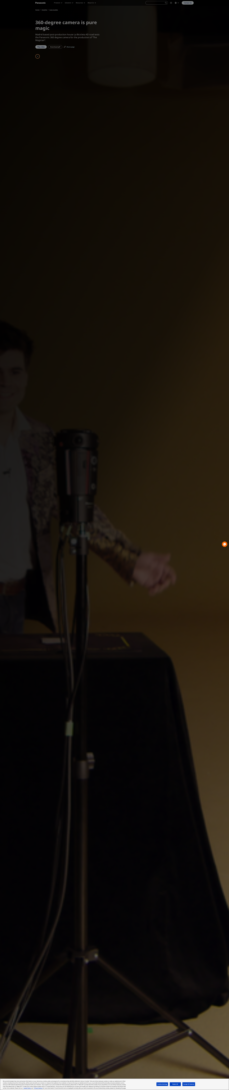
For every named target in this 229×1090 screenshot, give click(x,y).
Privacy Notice (38, 1088)
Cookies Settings (162, 1084)
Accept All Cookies (188, 1084)
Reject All (175, 1084)
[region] (114, 1084)
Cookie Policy (27, 1088)
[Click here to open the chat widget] (224, 544)
